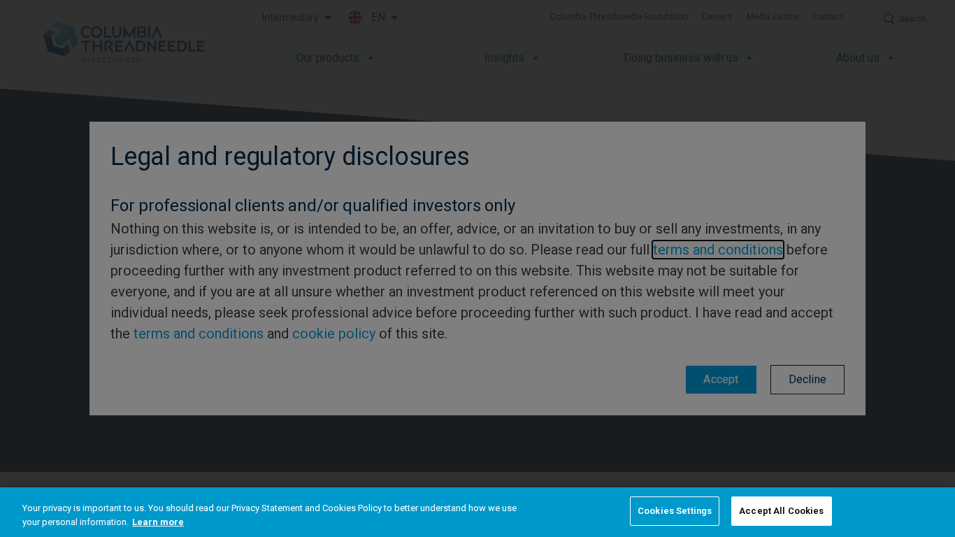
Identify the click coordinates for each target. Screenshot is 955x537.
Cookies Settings (675, 511)
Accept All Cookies (781, 511)
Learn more (158, 522)
